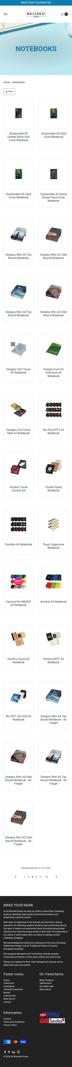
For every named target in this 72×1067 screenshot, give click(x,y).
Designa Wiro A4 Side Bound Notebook (53, 313)
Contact (7, 1002)
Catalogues (8, 986)
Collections (8, 983)
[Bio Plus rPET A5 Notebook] (53, 410)
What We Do (9, 999)
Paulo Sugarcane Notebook (53, 546)
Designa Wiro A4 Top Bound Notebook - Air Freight (54, 720)
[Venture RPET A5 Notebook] (53, 639)
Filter (10, 91)
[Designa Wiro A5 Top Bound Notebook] (18, 235)
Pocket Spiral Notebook (53, 488)
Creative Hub (9, 996)
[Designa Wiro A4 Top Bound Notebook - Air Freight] (53, 696)
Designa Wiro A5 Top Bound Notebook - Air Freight (54, 780)
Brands (6, 992)
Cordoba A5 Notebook (18, 544)
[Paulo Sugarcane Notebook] (53, 524)
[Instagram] (18, 1052)
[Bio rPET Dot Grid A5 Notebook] (18, 696)
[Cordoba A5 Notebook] (18, 524)
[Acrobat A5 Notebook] (53, 582)
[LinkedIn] (13, 1052)
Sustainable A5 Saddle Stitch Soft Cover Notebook (18, 137)
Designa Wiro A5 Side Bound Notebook (53, 256)
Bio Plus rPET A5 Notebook (53, 431)
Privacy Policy (10, 1025)
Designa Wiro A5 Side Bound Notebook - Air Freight (18, 841)
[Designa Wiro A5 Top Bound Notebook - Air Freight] (53, 757)
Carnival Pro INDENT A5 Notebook (18, 603)
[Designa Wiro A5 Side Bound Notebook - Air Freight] (18, 817)
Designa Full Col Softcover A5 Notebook (54, 373)
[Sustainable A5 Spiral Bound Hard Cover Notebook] (53, 174)
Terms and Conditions (13, 1022)
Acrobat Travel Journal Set (18, 488)
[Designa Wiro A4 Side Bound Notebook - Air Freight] (18, 757)
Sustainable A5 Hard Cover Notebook (53, 135)
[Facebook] (5, 1052)
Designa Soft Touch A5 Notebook (18, 371)
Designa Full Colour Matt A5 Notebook (18, 431)
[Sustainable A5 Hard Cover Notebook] (53, 113)
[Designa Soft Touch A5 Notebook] (18, 349)
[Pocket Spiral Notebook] (53, 467)
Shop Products (46, 980)
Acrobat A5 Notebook (53, 601)
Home (6, 82)
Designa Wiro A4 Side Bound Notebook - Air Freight (18, 780)
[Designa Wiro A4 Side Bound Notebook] (53, 292)
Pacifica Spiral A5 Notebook (18, 660)
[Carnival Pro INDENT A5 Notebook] (18, 582)
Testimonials (45, 983)
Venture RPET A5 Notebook (53, 660)
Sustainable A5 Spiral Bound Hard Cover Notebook (53, 197)
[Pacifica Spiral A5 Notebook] (18, 639)
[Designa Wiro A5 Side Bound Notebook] (53, 235)
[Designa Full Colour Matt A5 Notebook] (18, 410)
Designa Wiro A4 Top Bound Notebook (18, 313)
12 (46, 877)
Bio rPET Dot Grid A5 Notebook (18, 718)
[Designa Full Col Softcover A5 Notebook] (53, 349)
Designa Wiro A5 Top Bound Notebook (18, 256)
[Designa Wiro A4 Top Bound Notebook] (18, 292)
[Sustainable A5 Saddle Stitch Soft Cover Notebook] (18, 113)
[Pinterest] (9, 1052)
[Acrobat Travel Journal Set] (18, 467)
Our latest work (46, 986)
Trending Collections (13, 989)
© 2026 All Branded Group (15, 1056)
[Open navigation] (5, 14)
